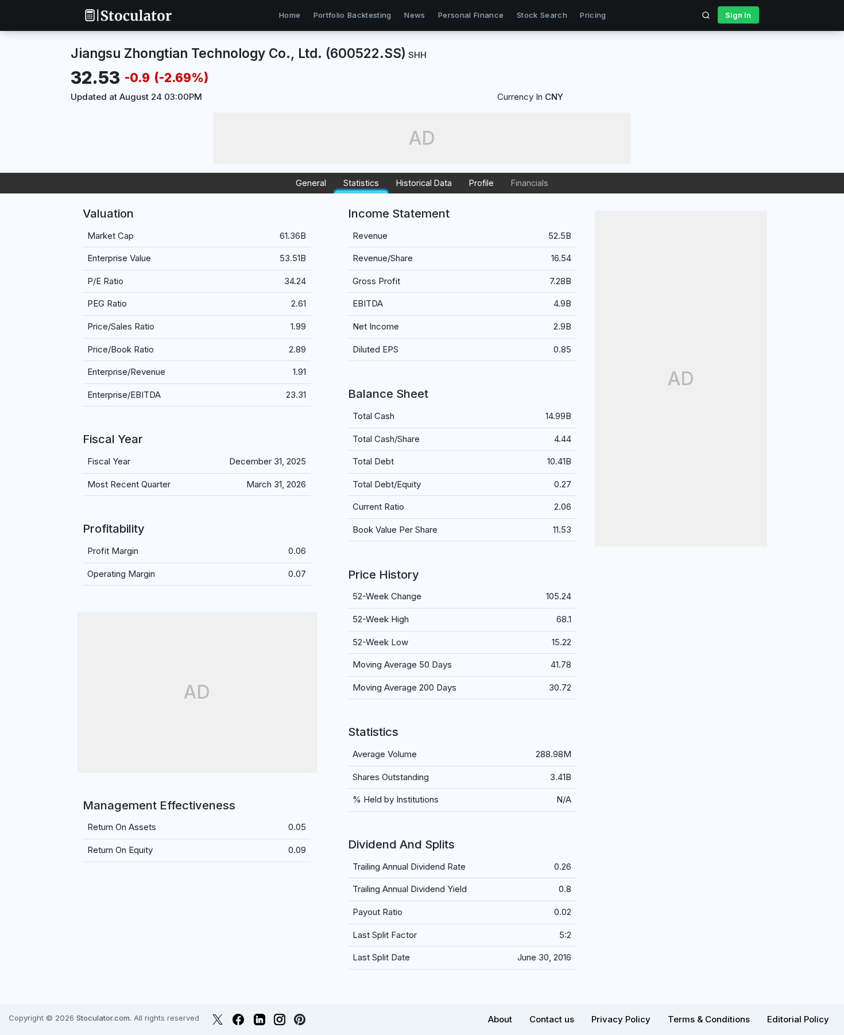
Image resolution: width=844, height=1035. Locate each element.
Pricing (593, 15)
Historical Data (424, 183)
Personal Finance (471, 15)
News (414, 15)
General (311, 183)
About (500, 1019)
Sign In (738, 15)
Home (289, 15)
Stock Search (542, 15)
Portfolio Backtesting (352, 15)
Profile (481, 183)
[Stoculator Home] (128, 15)
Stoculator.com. (103, 1017)
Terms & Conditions (709, 1019)
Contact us (551, 1019)
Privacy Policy (621, 1019)
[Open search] (706, 15)
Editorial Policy (798, 1019)
